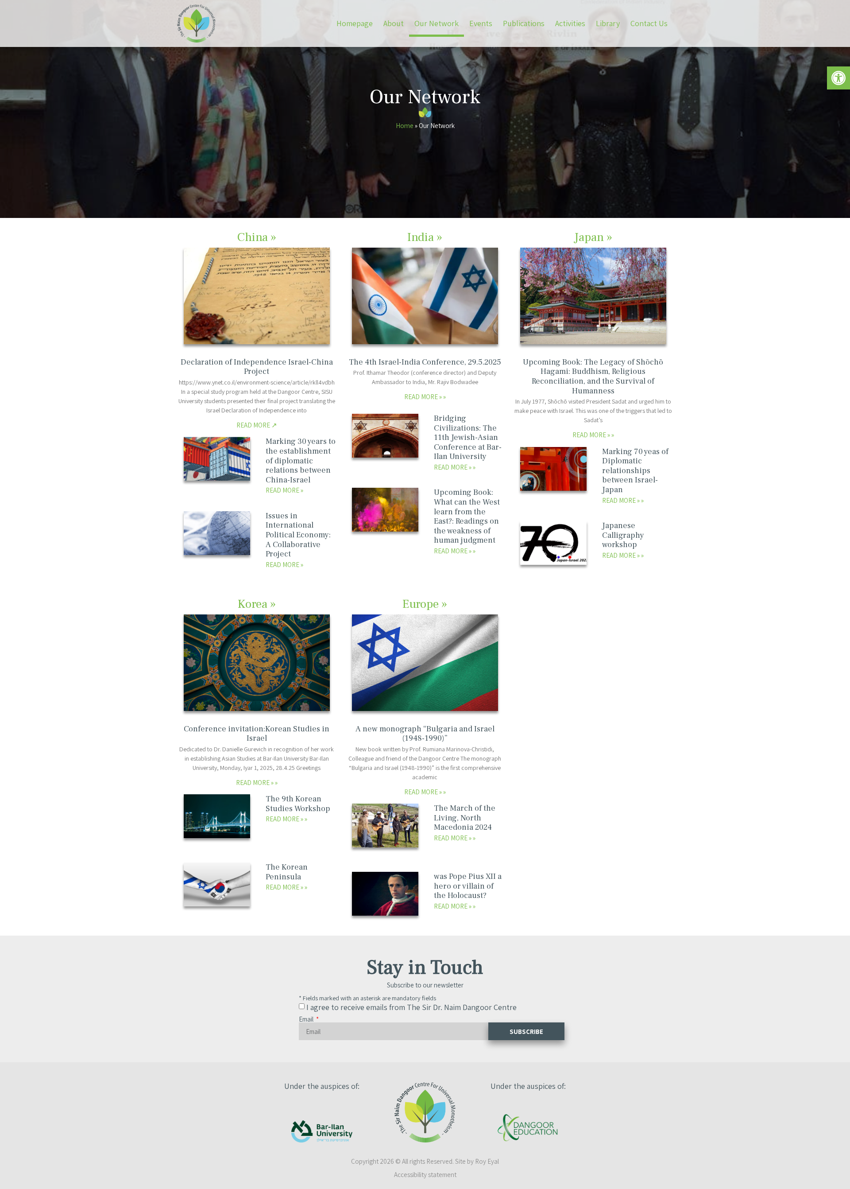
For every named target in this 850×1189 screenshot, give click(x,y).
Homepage (354, 23)
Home (404, 125)
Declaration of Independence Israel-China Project (257, 367)
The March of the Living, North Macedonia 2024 (464, 817)
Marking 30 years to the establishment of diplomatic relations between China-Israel (301, 460)
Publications (524, 23)
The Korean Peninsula (287, 872)
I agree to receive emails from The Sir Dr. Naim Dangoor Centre (411, 1007)
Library (608, 23)
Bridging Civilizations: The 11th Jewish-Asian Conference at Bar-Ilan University (468, 437)
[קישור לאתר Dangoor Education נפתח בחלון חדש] (528, 1127)
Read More (253, 424)
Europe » (424, 604)
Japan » (593, 237)
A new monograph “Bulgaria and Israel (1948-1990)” (425, 734)
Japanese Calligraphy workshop (623, 535)
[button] (838, 77)
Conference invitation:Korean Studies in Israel (256, 734)
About (393, 23)
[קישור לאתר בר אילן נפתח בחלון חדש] (321, 1131)
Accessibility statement (425, 1174)
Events (480, 23)
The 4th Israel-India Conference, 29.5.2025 (425, 362)
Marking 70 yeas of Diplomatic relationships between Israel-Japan (635, 471)
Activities (570, 23)
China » (256, 237)
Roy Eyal (487, 1161)
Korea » (257, 604)
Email (307, 1019)
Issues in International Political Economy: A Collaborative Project (298, 535)
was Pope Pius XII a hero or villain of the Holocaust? (468, 886)
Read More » (423, 396)
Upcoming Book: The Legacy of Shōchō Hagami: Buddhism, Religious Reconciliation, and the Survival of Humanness (593, 376)
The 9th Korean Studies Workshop (298, 804)
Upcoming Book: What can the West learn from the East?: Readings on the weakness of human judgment (467, 516)
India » (424, 237)
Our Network (436, 23)
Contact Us (649, 23)
